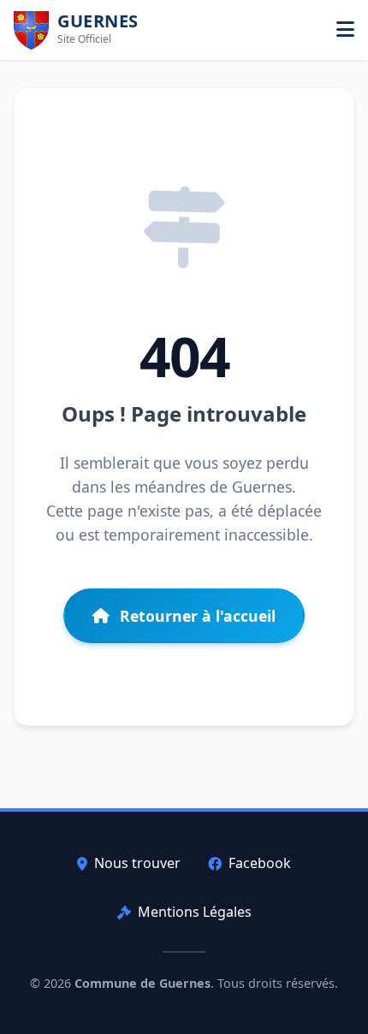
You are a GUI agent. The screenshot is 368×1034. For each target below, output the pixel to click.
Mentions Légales (195, 911)
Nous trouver (137, 863)
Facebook (260, 863)
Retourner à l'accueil (198, 616)
